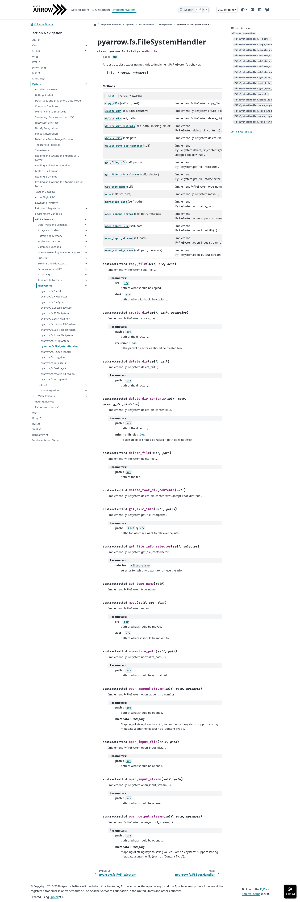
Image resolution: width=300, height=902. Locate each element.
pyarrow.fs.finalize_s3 (53, 368)
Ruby (35, 418)
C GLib (36, 51)
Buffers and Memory (50, 235)
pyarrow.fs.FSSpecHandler (56, 352)
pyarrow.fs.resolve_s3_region (58, 374)
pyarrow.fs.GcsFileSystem (55, 318)
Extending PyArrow (46, 202)
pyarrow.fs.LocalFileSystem (56, 307)
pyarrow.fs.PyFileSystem (55, 341)
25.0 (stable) (226, 10)
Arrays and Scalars (49, 230)
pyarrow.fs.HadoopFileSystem (58, 324)
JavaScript (38, 67)
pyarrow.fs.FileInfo (51, 291)
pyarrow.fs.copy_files (53, 357)
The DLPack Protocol (47, 144)
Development (101, 10)
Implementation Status (45, 440)
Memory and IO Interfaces (50, 111)
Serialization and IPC (50, 269)
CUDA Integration (48, 390)
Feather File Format (46, 171)
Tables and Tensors (49, 241)
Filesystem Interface (47, 122)
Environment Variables (48, 213)
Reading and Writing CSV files (52, 165)
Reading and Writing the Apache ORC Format (57, 158)
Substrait (43, 258)
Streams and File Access (52, 263)
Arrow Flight (45, 274)
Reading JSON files (46, 176)
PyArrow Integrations (47, 208)
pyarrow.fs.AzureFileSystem (57, 335)
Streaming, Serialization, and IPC (54, 117)
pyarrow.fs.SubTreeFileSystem (58, 329)
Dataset (42, 385)
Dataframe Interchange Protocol (54, 139)
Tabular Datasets (45, 191)
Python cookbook (45, 407)
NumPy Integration (46, 128)
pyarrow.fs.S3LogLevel (54, 379)
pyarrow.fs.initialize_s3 (54, 363)
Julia (34, 73)
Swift (35, 429)
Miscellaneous (46, 396)
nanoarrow (38, 434)
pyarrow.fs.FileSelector (54, 296)
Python (36, 84)
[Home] (95, 24)
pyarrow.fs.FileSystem (53, 302)
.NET (35, 40)
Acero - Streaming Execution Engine (59, 252)
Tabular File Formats (50, 280)
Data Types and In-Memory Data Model (58, 100)
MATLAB (37, 78)
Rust (35, 423)
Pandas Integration (46, 133)
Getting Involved (45, 401)
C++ (34, 45)
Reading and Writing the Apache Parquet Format (59, 184)
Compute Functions (46, 106)
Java (34, 62)
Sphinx (54, 897)
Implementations (124, 10)
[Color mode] (244, 10)
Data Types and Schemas (52, 225)
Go (34, 56)
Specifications (80, 10)
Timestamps (42, 150)
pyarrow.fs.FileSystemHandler (59, 346)
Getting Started (44, 95)
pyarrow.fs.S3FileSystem (55, 313)
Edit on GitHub (243, 132)
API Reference (44, 219)
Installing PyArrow (46, 89)
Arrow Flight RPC (45, 197)
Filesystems (45, 285)
